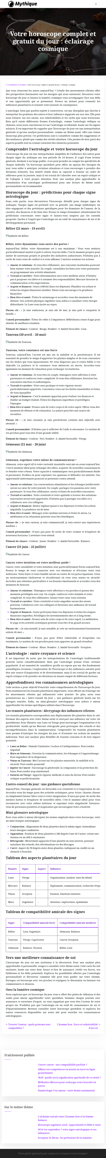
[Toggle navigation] (96, 4)
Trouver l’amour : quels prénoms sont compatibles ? (29, 1026)
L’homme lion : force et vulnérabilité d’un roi (77, 1026)
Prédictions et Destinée (17, 85)
